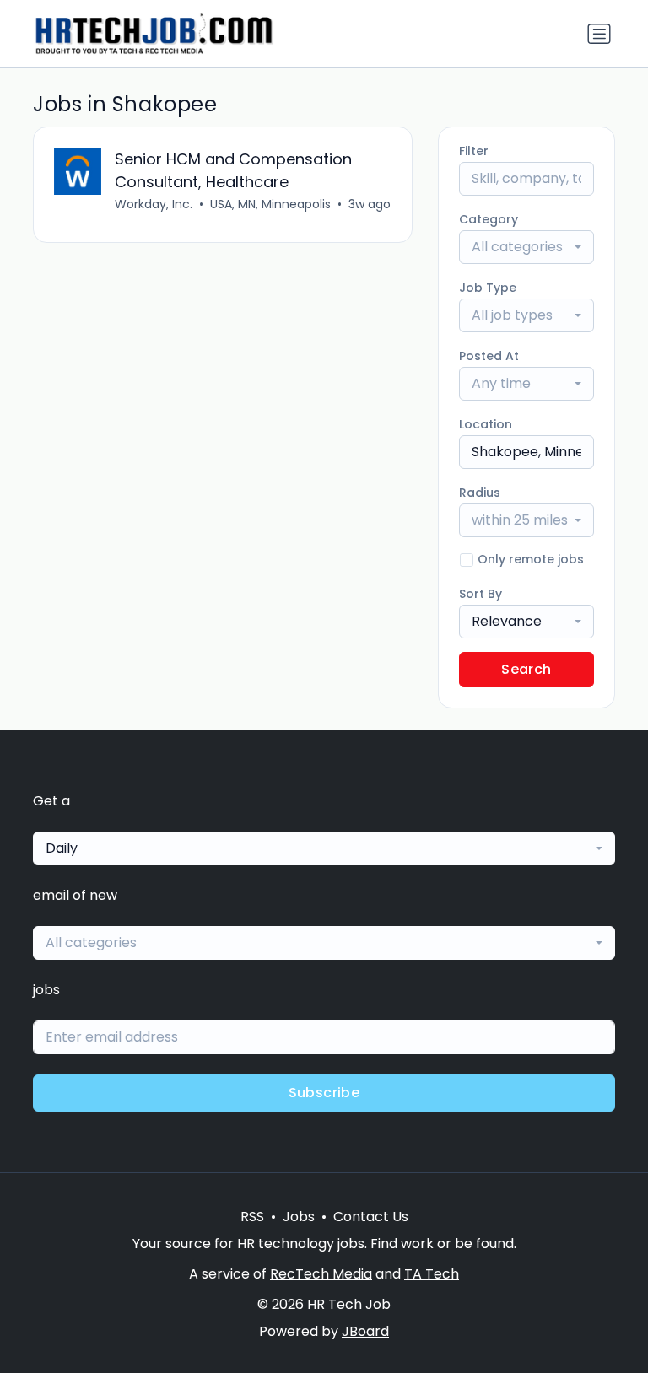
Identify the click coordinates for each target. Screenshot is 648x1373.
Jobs (299, 1216)
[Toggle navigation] (599, 34)
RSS (252, 1216)
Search (526, 669)
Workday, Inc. (153, 204)
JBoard (365, 1331)
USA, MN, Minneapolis (270, 204)
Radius (479, 492)
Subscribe (324, 1092)
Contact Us (370, 1216)
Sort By (480, 593)
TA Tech (431, 1274)
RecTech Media (321, 1274)
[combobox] (526, 247)
